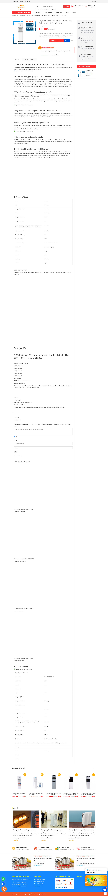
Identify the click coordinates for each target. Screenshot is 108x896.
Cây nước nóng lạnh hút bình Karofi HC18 (24, 608)
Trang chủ (38, 12)
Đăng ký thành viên (38, 886)
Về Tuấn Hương (48, 12)
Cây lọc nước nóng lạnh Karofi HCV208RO (24, 558)
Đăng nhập (76, 5)
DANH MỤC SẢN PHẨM (23, 12)
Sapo (45, 894)
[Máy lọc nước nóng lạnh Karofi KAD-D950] (36, 634)
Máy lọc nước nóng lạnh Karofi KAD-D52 (23, 509)
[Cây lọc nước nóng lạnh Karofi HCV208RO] (36, 535)
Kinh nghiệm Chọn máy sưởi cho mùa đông (81, 830)
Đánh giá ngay (17, 378)
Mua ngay (67, 40)
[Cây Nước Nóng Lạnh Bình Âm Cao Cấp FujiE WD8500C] (71, 782)
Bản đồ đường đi (37, 865)
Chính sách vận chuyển (39, 879)
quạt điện (49, 9)
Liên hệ (74, 12)
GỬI (16, 451)
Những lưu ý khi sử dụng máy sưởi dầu (52, 830)
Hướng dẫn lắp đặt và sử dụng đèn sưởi (24, 830)
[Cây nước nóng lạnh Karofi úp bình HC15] (19, 782)
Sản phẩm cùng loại (18, 768)
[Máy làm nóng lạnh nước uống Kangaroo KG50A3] (54, 782)
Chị (16, 440)
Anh (16, 436)
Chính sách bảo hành (39, 881)
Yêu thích (94, 1)
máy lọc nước (53, 9)
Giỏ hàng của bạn (91, 5)
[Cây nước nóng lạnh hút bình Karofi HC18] (36, 584)
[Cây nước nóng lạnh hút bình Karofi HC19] (36, 782)
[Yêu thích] (72, 40)
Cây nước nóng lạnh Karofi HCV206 (23, 67)
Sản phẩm (58, 12)
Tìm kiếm (67, 6)
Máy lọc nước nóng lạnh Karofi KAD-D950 (23, 658)
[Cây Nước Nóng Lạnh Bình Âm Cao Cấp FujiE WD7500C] (88, 782)
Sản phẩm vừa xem (84, 66)
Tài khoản (76, 7)
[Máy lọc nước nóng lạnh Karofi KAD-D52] (36, 485)
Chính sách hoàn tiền (39, 883)
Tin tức (67, 12)
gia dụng (44, 9)
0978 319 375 (26, 1)
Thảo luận (16, 397)
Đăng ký (82, 5)
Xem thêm (15, 840)
